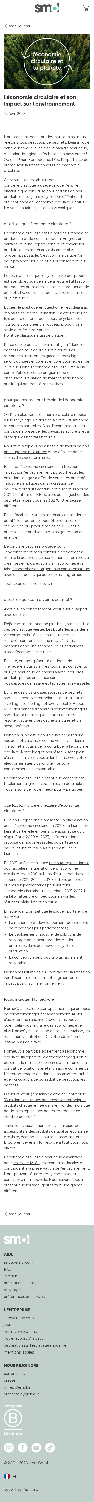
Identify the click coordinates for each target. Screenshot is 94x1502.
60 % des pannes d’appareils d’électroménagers (45, 709)
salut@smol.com (18, 1262)
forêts (75, 431)
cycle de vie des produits (66, 275)
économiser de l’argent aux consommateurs (51, 569)
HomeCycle (14, 1008)
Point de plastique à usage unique (33, 335)
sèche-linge (32, 703)
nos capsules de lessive (24, 683)
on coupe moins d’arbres (25, 451)
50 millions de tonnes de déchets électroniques (45, 1100)
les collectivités (26, 1163)
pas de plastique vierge (24, 629)
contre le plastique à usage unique (34, 185)
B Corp (10, 1142)
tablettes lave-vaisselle (69, 683)
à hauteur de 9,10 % (29, 494)
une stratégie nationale (69, 863)
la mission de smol (64, 783)
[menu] (9, 8)
